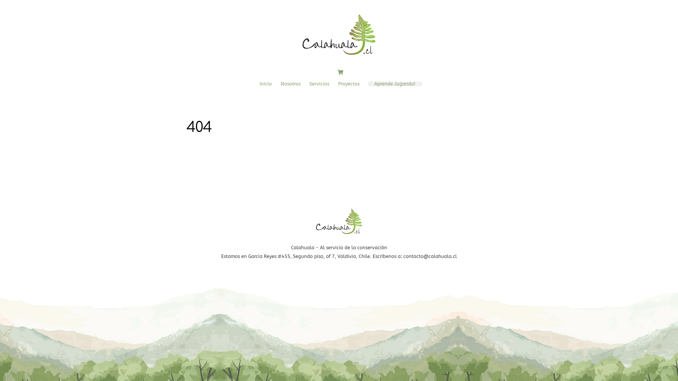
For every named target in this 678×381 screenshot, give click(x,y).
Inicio (266, 83)
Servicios (319, 83)
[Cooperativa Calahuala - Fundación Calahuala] (339, 58)
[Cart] (340, 72)
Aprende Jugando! (395, 83)
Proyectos (349, 83)
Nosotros (291, 83)
